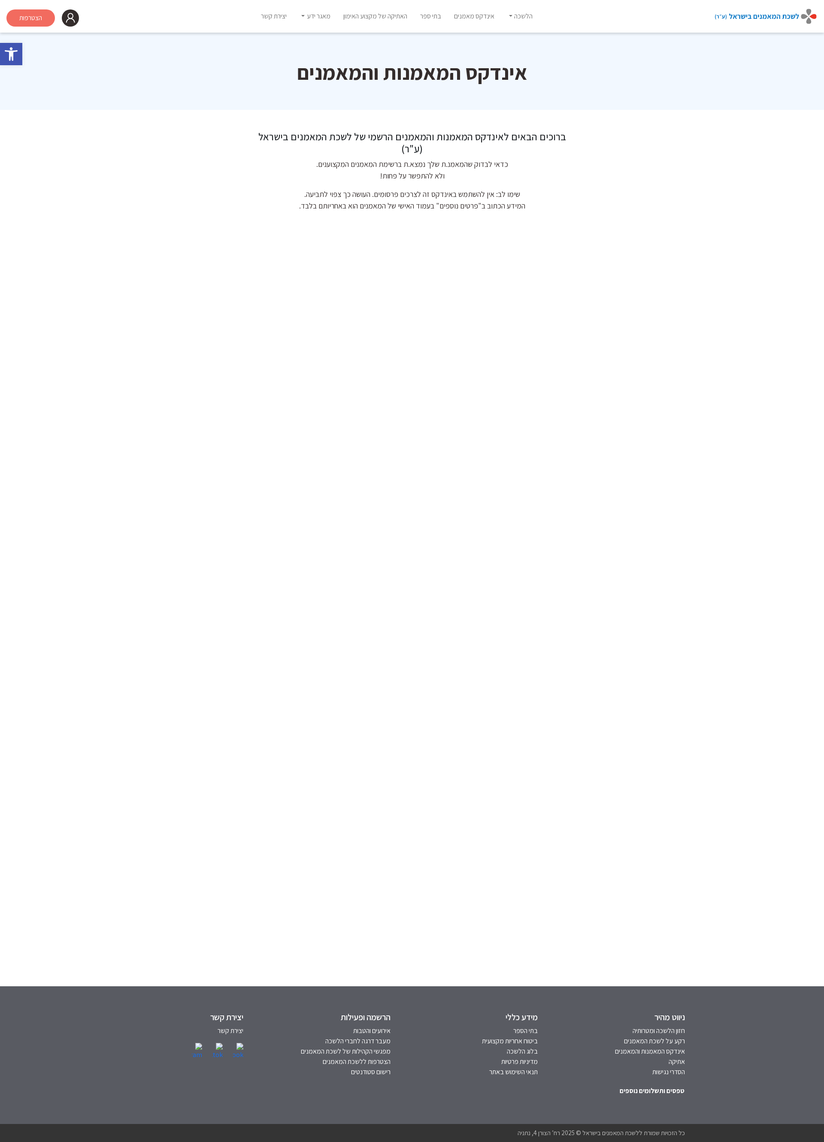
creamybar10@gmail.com (613, 893)
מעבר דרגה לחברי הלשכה (358, 1040)
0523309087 (447, 413)
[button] (11, 54)
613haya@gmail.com (621, 646)
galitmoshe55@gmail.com (241, 880)
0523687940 (447, 866)
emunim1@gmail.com (248, 440)
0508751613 (633, 632)
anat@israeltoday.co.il (247, 674)
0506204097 (262, 866)
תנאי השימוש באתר (513, 1071)
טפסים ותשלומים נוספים (652, 1090)
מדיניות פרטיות (519, 1061)
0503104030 (262, 413)
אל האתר (638, 427)
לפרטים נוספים (600, 470)
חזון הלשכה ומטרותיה (659, 1030)
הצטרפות (30, 17)
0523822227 (262, 646)
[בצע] (247, 245)
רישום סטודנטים (371, 1071)
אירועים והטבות (372, 1030)
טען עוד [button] (412, 968)
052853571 (566, 866)
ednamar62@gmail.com (431, 646)
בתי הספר (525, 1030)
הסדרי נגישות (668, 1071)
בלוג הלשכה (522, 1051)
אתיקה (677, 1061)
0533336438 (633, 413)
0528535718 (633, 866)
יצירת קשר (230, 1030)
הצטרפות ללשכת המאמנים (357, 1061)
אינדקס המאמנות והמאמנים (650, 1051)
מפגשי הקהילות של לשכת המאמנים (346, 1051)
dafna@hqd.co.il (443, 440)
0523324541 (448, 632)
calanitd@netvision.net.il (428, 880)
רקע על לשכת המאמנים (654, 1040)
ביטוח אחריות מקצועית (510, 1040)
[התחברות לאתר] (70, 18)
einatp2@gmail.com (622, 440)
